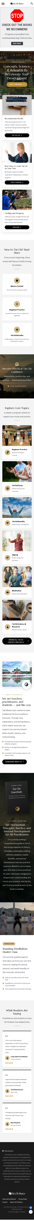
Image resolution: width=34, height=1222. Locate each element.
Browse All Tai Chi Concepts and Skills (16, 641)
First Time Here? (16, 84)
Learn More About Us (13, 762)
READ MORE (17, 43)
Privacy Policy (23, 1199)
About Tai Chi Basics (16, 1202)
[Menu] (3, 4)
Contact (4, 1202)
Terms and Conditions (9, 1199)
